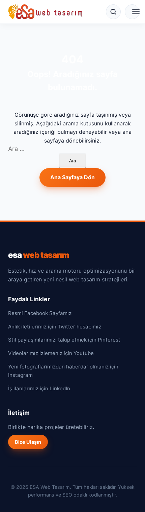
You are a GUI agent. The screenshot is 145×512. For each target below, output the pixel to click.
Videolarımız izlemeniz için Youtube (51, 353)
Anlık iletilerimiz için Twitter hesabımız (54, 326)
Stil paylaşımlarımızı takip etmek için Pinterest (64, 340)
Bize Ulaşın (28, 442)
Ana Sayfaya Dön (72, 177)
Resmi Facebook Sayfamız (39, 313)
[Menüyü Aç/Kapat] (132, 11)
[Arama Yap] (113, 11)
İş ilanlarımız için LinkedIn (39, 388)
